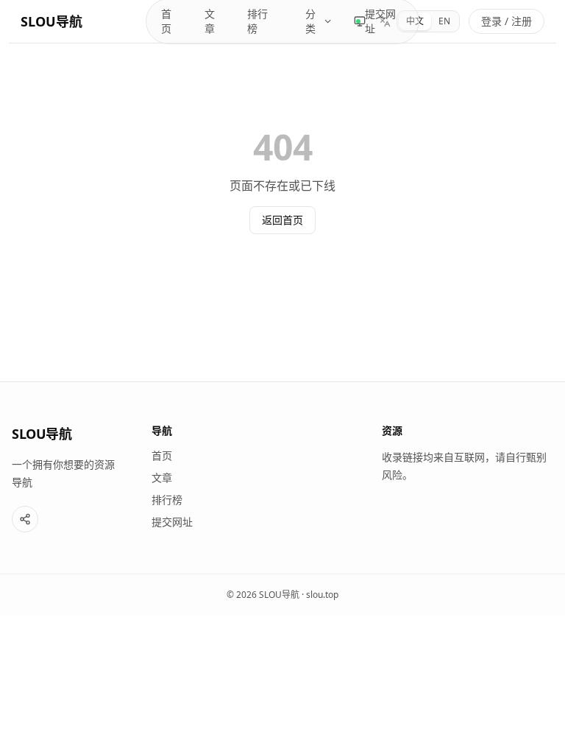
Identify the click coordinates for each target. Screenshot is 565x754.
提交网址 (380, 21)
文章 (210, 21)
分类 (310, 21)
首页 (166, 21)
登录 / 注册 (506, 21)
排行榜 (257, 21)
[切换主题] (359, 21)
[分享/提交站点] (25, 519)
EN (444, 21)
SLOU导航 (51, 21)
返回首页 (282, 220)
